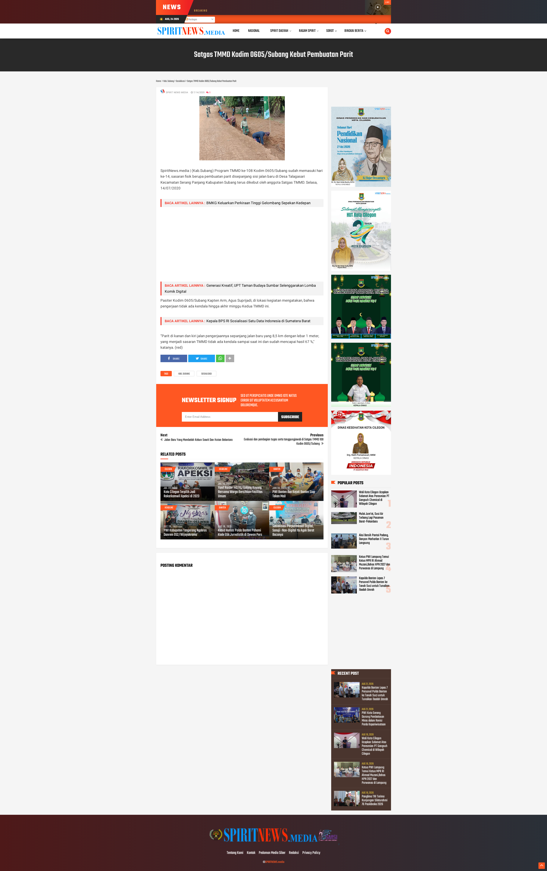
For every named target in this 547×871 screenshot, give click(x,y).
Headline (223, 469)
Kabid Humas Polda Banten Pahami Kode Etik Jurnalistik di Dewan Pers (240, 533)
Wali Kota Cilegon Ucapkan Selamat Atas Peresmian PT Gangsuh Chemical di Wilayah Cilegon (374, 498)
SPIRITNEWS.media (274, 862)
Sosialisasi (206, 374)
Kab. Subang (184, 374)
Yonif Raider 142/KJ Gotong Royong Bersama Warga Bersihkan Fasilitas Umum (240, 492)
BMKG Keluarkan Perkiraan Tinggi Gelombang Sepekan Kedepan (258, 203)
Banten (277, 469)
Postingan (192, 20)
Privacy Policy (311, 853)
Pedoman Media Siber (272, 853)
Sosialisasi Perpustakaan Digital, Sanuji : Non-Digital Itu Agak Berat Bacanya (293, 530)
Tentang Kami (235, 853)
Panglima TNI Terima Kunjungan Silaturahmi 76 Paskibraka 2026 (374, 800)
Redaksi (294, 853)
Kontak (251, 853)
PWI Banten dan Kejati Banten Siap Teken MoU (293, 494)
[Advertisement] (241, 248)
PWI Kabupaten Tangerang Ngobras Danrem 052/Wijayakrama (185, 533)
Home (236, 31)
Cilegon (168, 469)
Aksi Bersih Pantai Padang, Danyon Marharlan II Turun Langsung (374, 539)
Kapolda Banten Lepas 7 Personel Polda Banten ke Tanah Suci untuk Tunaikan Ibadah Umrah (374, 584)
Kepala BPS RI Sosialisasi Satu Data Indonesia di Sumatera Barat (258, 321)
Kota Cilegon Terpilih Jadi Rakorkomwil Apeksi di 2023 (181, 494)
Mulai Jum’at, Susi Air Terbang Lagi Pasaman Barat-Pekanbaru (371, 517)
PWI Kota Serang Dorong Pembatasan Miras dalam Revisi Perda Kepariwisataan (374, 718)
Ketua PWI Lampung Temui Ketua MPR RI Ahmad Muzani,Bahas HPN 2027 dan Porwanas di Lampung (374, 562)
